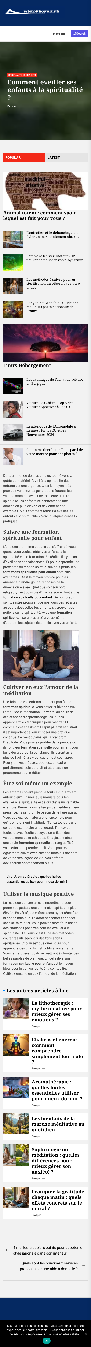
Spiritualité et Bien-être (22, 75)
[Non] (86, 1334)
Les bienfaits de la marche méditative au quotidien (58, 1124)
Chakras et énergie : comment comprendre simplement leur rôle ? (57, 1050)
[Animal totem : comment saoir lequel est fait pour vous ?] (45, 191)
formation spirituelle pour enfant (27, 597)
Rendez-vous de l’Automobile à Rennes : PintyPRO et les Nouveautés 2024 (51, 430)
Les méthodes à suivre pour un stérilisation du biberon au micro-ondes (53, 283)
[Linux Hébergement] (45, 343)
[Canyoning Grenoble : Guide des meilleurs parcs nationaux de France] (13, 309)
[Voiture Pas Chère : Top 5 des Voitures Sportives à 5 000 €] (13, 409)
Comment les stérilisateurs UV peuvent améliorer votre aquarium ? (54, 260)
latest (54, 157)
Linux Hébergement (27, 365)
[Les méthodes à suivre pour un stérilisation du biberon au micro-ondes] (13, 286)
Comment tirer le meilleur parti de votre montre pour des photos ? (54, 451)
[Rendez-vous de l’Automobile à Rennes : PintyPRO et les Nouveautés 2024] (13, 432)
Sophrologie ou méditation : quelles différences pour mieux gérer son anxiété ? (56, 1160)
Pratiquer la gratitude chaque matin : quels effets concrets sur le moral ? (58, 1199)
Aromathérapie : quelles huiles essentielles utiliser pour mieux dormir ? (57, 1089)
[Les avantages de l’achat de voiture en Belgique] (13, 386)
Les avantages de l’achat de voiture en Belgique (54, 381)
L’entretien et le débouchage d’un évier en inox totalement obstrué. (53, 234)
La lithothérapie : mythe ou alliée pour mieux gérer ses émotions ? (57, 1011)
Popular (13, 157)
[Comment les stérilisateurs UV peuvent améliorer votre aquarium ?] (13, 262)
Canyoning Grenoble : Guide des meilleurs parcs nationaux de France (52, 307)
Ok (46, 1340)
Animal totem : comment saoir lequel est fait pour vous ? (39, 215)
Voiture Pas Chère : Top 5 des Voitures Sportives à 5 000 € (49, 405)
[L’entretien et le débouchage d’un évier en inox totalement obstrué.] (13, 239)
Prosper (11, 106)
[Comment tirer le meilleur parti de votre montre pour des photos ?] (13, 456)
